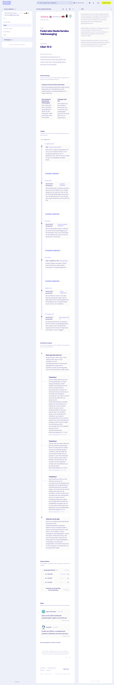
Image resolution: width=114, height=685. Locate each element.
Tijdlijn (5, 25)
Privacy (42, 674)
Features (42, 670)
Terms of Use (48, 674)
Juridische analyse (7, 28)
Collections (43, 668)
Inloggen (17, 682)
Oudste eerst (46, 139)
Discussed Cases (51, 668)
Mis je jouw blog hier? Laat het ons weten (50, 642)
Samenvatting (6, 22)
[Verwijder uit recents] (31, 14)
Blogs (4, 35)
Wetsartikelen (6, 31)
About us (48, 670)
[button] (3, 14)
